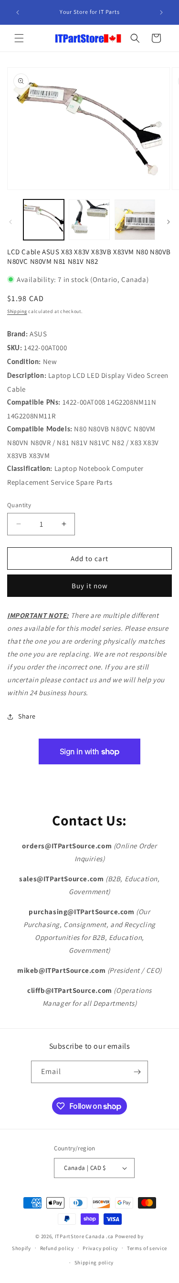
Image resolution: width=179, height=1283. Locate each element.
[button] (19, 38)
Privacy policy (100, 1248)
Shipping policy (94, 1262)
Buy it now (90, 585)
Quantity (19, 505)
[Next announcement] (161, 12)
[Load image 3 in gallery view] (135, 219)
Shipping (17, 311)
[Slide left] (10, 221)
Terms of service (147, 1248)
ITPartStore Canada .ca (84, 1236)
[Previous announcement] (17, 12)
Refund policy (57, 1248)
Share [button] (27, 716)
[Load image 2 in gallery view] (89, 219)
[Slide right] (168, 221)
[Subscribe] (136, 1072)
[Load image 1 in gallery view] (43, 219)
